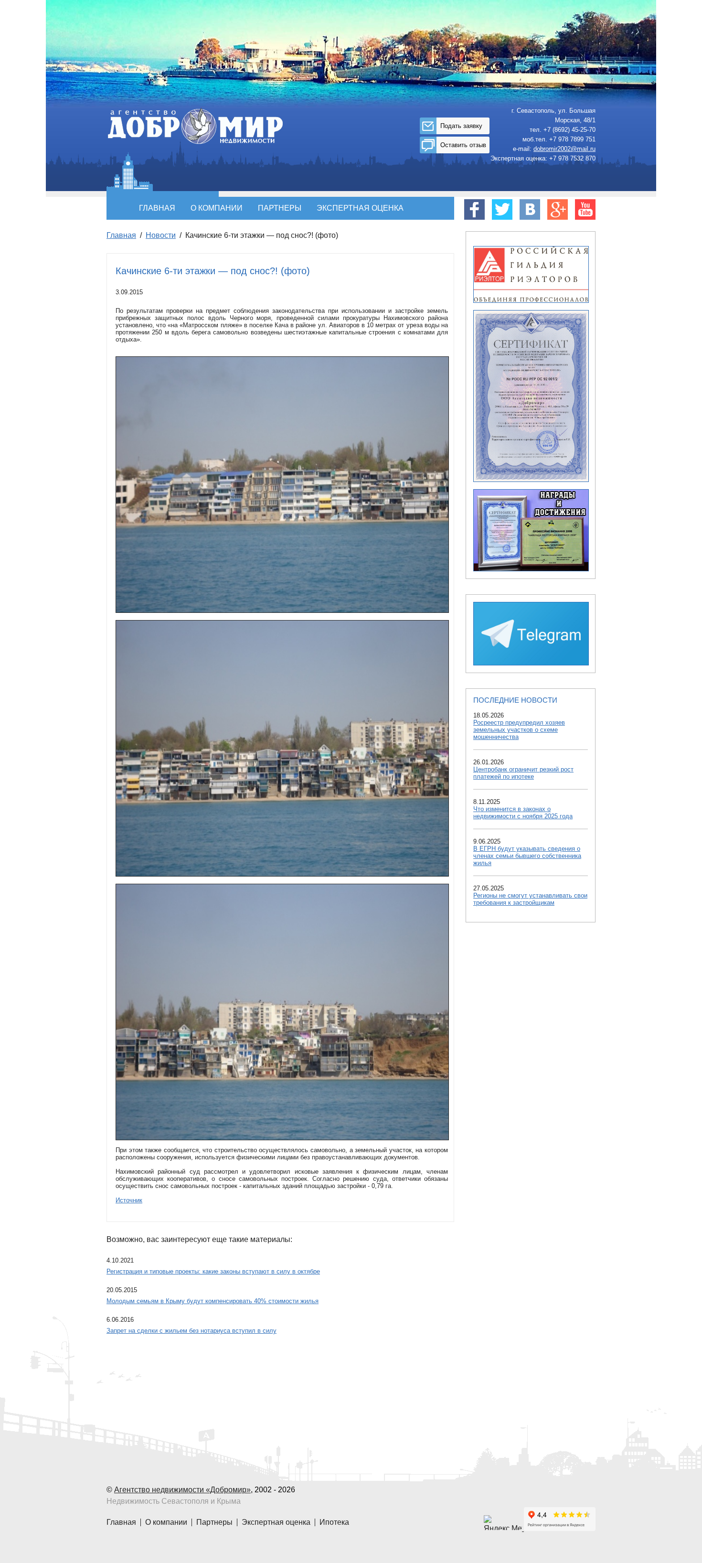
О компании (217, 208)
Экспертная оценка (360, 208)
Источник (129, 1200)
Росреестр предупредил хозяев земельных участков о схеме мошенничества (519, 729)
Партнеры (279, 208)
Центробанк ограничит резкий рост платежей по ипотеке (523, 773)
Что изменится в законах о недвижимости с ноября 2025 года (523, 812)
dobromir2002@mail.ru (564, 148)
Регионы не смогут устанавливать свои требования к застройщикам (530, 899)
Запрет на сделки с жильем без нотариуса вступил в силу (191, 1330)
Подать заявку (461, 125)
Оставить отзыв (463, 145)
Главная (157, 208)
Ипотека (334, 1522)
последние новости (515, 700)
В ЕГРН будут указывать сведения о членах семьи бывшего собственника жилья (527, 856)
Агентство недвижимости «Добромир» (182, 1490)
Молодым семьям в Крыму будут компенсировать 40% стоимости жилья (212, 1301)
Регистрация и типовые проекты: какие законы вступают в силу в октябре (213, 1271)
